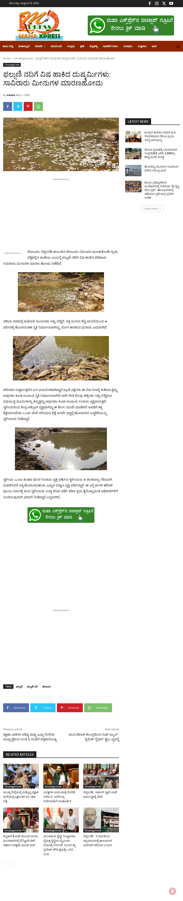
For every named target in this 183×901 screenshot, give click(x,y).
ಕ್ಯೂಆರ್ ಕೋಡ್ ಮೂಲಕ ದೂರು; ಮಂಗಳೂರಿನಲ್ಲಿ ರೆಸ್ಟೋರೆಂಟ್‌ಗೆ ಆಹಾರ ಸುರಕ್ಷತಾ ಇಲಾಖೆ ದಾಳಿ (20, 841)
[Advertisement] (61, 213)
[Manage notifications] (172, 891)
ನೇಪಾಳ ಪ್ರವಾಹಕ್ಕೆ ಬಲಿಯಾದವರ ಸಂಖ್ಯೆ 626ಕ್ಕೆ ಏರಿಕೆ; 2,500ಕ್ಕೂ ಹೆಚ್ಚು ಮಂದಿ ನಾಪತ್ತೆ (160, 153)
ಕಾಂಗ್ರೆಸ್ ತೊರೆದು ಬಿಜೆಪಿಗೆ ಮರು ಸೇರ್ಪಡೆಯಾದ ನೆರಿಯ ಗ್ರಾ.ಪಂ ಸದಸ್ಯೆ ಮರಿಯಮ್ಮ (160, 136)
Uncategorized (23, 58)
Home (7, 58)
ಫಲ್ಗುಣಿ (19, 686)
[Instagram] (157, 4)
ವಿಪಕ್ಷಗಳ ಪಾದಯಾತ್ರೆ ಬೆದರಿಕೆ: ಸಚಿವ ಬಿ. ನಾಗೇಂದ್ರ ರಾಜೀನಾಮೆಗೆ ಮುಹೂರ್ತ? (59, 797)
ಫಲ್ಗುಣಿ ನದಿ (32, 686)
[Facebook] (150, 4)
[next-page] (13, 864)
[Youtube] (171, 4)
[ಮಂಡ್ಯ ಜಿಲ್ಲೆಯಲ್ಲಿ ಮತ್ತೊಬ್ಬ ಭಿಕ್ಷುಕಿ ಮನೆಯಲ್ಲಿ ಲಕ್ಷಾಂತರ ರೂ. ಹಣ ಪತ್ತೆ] (21, 776)
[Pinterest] (28, 106)
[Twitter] (164, 4)
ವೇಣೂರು (46, 686)
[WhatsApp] (38, 106)
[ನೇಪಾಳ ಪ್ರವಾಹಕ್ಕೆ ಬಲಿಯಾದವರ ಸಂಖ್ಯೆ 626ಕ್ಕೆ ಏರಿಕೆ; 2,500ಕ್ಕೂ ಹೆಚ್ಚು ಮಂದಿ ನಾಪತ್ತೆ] (133, 154)
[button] (178, 46)
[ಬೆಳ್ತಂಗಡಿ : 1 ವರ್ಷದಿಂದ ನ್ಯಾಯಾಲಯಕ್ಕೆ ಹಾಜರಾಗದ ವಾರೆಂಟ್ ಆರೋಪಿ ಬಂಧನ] (101, 820)
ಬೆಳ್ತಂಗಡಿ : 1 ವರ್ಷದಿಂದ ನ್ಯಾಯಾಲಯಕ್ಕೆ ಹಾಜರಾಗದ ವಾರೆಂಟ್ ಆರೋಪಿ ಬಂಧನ (97, 841)
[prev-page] (6, 864)
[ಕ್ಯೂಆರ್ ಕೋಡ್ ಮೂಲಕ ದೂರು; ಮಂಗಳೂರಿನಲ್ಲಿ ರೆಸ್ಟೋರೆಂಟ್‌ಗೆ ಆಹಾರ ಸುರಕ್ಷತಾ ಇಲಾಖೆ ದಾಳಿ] (21, 820)
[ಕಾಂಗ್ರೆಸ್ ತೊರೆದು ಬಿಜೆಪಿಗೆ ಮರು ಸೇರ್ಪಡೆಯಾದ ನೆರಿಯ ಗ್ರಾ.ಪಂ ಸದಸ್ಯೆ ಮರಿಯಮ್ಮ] (133, 136)
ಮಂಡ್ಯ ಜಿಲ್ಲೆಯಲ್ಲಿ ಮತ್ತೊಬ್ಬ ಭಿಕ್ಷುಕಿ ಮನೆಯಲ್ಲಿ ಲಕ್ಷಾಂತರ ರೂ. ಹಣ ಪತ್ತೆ (20, 797)
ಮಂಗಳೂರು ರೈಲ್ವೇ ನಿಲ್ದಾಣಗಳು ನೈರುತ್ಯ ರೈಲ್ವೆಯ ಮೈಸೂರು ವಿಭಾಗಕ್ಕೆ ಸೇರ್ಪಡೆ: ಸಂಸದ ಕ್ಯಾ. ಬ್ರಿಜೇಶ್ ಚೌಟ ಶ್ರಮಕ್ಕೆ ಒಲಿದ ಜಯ (60, 845)
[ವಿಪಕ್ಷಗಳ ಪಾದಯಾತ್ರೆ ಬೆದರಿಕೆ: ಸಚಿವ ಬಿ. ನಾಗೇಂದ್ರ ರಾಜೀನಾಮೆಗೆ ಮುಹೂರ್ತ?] (61, 776)
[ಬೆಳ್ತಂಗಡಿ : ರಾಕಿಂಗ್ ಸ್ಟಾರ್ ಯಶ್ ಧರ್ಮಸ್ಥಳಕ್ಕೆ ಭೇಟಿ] (101, 776)
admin (11, 95)
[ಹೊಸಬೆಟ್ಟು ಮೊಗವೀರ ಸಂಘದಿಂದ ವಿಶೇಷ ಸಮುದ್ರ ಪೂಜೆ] (133, 170)
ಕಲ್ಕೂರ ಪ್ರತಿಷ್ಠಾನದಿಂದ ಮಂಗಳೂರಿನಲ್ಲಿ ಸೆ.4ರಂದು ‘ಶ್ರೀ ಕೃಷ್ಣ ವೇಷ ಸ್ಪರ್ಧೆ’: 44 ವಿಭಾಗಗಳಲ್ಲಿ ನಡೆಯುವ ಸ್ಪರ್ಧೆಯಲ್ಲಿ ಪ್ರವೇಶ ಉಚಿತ (161, 190)
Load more (151, 208)
